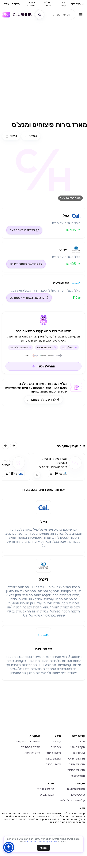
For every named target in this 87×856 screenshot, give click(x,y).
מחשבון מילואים (76, 789)
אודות (81, 741)
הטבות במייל (47, 794)
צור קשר (63, 4)
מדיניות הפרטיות (75, 758)
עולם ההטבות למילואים (72, 800)
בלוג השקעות (32, 753)
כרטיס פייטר (77, 794)
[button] (8, 847)
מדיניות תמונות (76, 770)
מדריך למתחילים (30, 747)
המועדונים (79, 753)
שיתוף (13, 136)
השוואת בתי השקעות (28, 741)
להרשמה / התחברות (41, 399)
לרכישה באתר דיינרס (24, 264)
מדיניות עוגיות (77, 764)
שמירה (33, 136)
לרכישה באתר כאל (22, 230)
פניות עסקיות (53, 764)
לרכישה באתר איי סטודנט (27, 298)
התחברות (76, 4)
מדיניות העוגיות (50, 841)
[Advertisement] (43, 74)
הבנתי (43, 847)
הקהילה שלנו (48, 4)
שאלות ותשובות (31, 4)
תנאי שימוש (78, 776)
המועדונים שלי (45, 789)
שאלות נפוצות (53, 758)
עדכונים (16, 4)
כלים (6, 4)
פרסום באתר (53, 753)
